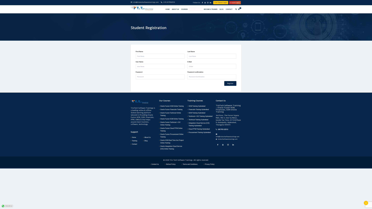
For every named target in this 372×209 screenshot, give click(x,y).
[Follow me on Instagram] (207, 2)
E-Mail (189, 62)
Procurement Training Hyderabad (200, 132)
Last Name (191, 51)
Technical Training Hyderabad (198, 120)
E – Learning (196, 9)
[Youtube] (223, 145)
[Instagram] (228, 145)
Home (167, 9)
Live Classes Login (220, 2)
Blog (221, 9)
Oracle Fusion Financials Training (171, 109)
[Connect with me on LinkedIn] (210, 2)
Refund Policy (171, 164)
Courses (184, 9)
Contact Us (155, 164)
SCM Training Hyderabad (197, 113)
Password (139, 72)
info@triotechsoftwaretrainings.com (146, 2)
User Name (139, 62)
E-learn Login (235, 2)
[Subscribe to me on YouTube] (205, 2)
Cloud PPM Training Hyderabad (199, 129)
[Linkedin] (233, 145)
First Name (139, 51)
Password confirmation (195, 72)
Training (134, 141)
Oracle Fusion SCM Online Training (172, 119)
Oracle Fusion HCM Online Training (172, 106)
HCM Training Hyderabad (197, 106)
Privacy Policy (209, 164)
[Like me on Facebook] (202, 2)
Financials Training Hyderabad (199, 109)
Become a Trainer (210, 9)
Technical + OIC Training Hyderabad (200, 116)
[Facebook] (218, 145)
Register (230, 83)
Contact (229, 9)
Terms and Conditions (190, 164)
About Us (175, 9)
